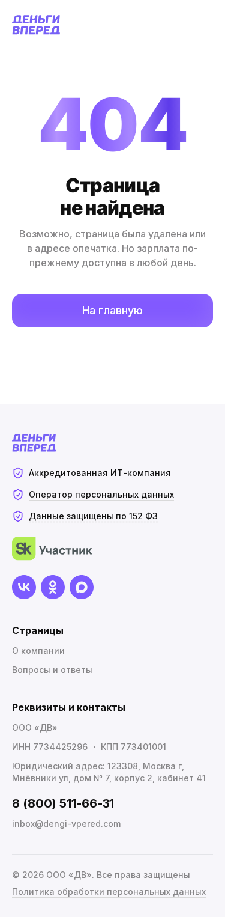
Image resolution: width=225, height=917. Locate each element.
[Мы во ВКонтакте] (24, 587)
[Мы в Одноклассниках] (53, 587)
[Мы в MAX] (82, 587)
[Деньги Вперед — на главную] (36, 24)
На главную (112, 310)
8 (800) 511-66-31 (63, 803)
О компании (38, 650)
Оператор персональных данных (101, 494)
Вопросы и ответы (52, 670)
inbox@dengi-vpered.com (66, 823)
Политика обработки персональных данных (109, 891)
